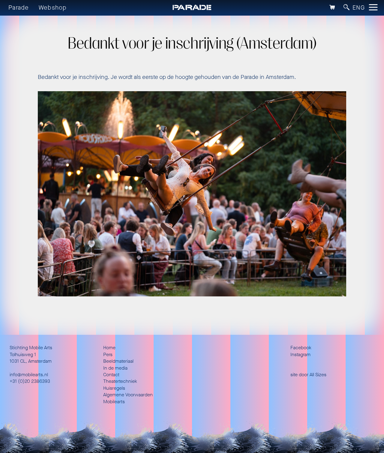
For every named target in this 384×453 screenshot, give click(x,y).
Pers (107, 354)
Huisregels (114, 388)
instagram (300, 354)
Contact (111, 374)
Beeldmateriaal (118, 361)
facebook (300, 347)
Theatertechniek (120, 381)
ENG (358, 8)
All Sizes (318, 374)
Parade (18, 8)
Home (109, 347)
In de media (115, 368)
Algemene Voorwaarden (128, 395)
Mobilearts (114, 401)
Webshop (53, 8)
